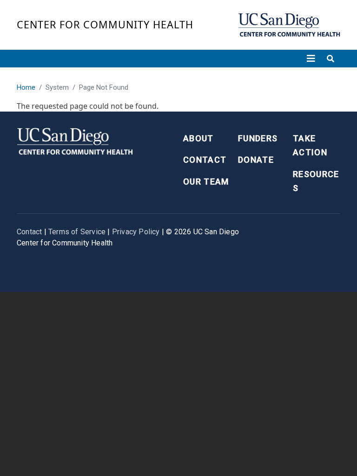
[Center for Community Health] (75, 140)
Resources (316, 181)
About (198, 138)
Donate (256, 160)
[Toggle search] (330, 58)
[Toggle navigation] (311, 58)
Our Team (206, 181)
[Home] (289, 25)
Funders (258, 138)
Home (26, 87)
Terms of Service (77, 231)
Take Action (310, 145)
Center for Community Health (105, 24)
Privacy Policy (136, 231)
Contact (204, 160)
